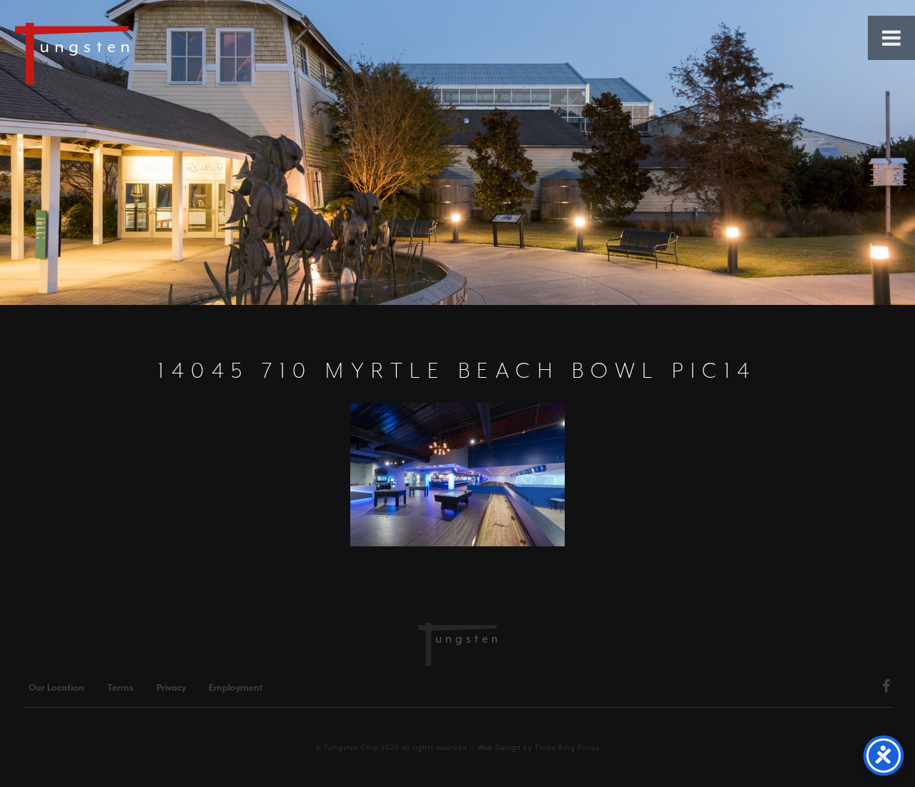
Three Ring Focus (567, 747)
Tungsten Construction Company (121, 52)
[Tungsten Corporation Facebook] (886, 688)
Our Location (56, 688)
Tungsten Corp (351, 747)
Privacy (171, 688)
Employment (236, 688)
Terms (120, 688)
